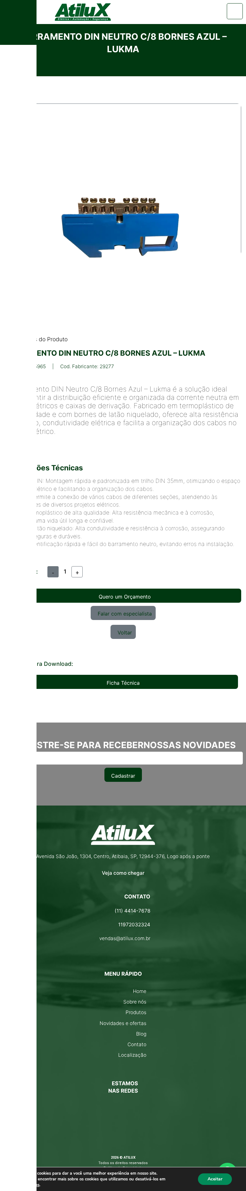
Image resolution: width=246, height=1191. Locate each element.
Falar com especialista (125, 613)
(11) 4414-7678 (132, 911)
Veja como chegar (123, 873)
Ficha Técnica (123, 683)
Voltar (125, 632)
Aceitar (215, 1179)
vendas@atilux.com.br (124, 938)
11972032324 (134, 925)
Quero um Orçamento (125, 596)
